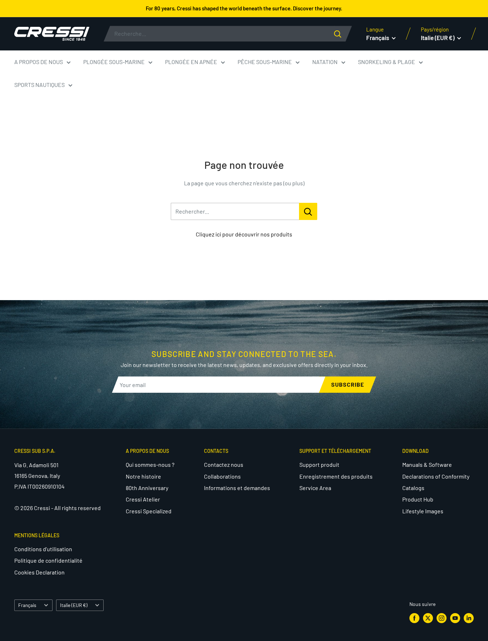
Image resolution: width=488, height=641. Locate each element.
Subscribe (347, 384)
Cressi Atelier (143, 499)
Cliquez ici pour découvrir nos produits (244, 234)
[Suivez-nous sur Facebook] (414, 618)
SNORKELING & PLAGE (386, 61)
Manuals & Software (427, 464)
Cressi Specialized (148, 511)
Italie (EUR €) (74, 605)
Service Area (315, 487)
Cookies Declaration (39, 572)
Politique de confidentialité (48, 560)
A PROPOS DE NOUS (38, 61)
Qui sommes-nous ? (150, 464)
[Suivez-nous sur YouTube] (455, 618)
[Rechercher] (343, 33)
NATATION (325, 61)
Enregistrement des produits (336, 476)
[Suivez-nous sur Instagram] (442, 618)
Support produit (319, 464)
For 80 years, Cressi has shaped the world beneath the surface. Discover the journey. (244, 8)
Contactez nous (223, 464)
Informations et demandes (237, 487)
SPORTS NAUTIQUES (39, 84)
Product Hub (417, 499)
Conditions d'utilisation (43, 548)
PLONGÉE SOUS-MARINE (114, 61)
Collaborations (222, 476)
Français (27, 605)
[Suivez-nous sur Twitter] (428, 618)
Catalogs (413, 487)
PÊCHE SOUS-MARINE (265, 61)
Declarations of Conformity (435, 476)
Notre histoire (143, 476)
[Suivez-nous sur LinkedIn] (469, 618)
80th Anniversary (147, 487)
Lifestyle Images (422, 511)
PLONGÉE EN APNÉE (191, 61)
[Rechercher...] (308, 211)
